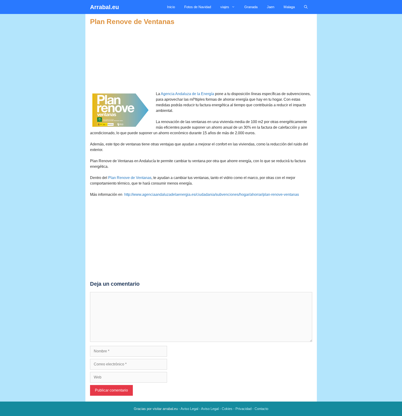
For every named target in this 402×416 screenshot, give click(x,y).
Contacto (261, 409)
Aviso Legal (189, 409)
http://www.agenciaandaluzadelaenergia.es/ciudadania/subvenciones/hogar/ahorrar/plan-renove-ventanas (211, 194)
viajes (224, 7)
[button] (305, 7)
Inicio (171, 7)
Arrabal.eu (104, 7)
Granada (251, 7)
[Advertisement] (201, 58)
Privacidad (243, 409)
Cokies (227, 409)
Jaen (270, 7)
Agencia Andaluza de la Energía (187, 94)
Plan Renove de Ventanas (129, 178)
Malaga (289, 7)
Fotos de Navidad (197, 7)
